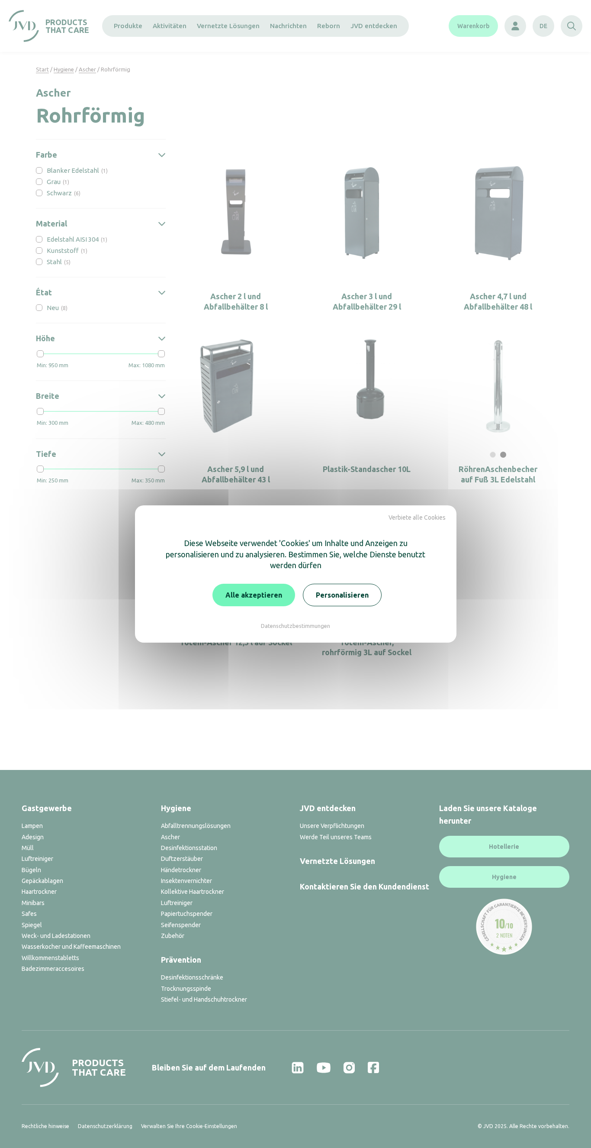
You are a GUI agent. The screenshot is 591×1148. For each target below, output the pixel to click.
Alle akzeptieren (253, 595)
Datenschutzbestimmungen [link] (295, 626)
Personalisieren (342, 595)
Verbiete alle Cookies (417, 517)
